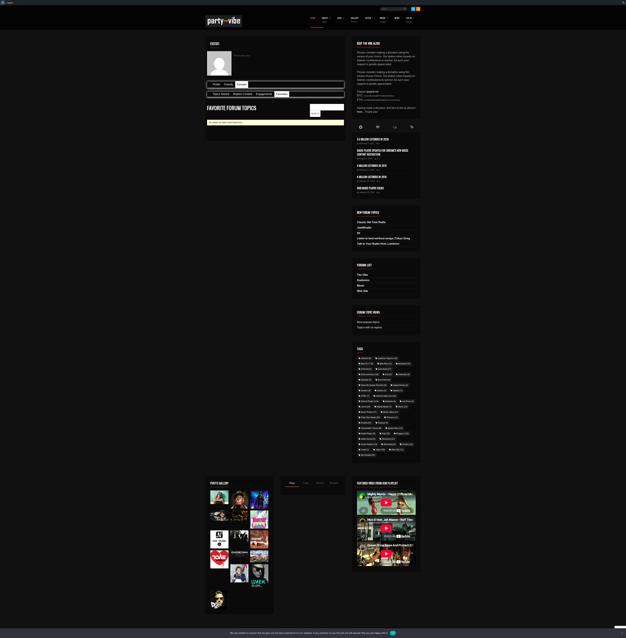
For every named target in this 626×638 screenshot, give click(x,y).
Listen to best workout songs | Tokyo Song (383, 238)
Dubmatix (404, 374)
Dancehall (384, 369)
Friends (228, 84)
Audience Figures (387, 358)
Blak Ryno (386, 364)
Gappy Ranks (400, 385)
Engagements (264, 94)
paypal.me (372, 91)
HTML (365, 396)
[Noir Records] (219, 539)
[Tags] (412, 127)
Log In (409, 20)
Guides (381, 390)
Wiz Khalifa (368, 455)
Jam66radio (364, 227)
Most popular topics (368, 322)
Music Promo (369, 412)
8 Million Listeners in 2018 (372, 177)
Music (360, 285)
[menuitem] (3, 2)
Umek (365, 450)
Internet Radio (370, 401)
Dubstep (366, 380)
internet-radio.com (386, 396)
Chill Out (366, 369)
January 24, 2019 (367, 181)
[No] (622, 633)
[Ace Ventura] (259, 556)
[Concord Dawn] (239, 553)
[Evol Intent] (219, 559)
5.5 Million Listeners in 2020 (373, 139)
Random (333, 483)
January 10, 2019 (367, 192)
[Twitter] (413, 9)
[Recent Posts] (360, 127)
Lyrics (365, 407)
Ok (392, 633)
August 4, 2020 (366, 159)
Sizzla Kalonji (369, 444)
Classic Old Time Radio (371, 222)
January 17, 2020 (367, 170)
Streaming (390, 444)
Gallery (354, 20)
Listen (368, 18)
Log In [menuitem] (10, 2)
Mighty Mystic (384, 407)
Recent (320, 483)
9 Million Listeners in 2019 (372, 166)
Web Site (362, 291)
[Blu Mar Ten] (239, 536)
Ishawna (390, 401)
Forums (241, 84)
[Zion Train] (239, 515)
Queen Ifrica (395, 428)
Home (312, 18)
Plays (292, 483)
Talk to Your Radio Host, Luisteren (378, 243)
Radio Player (368, 433)
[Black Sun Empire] (259, 539)
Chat (339, 18)
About (325, 20)
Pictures (392, 417)
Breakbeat (404, 364)
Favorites (282, 94)
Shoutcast (388, 439)
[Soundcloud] (418, 9)
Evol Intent (384, 380)
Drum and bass (370, 374)
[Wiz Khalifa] (239, 573)
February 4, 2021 (366, 143)
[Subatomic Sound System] (259, 499)
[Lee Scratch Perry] (239, 499)
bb (358, 233)
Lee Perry (408, 401)
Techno (407, 444)
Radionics (363, 280)
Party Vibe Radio (370, 417)
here (359, 111)
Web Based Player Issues (370, 188)
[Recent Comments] (394, 127)
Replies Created (242, 94)
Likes (306, 483)
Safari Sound (368, 439)
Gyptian (398, 390)
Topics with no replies (369, 327)
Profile (216, 84)
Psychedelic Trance (371, 428)
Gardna (366, 390)
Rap (386, 433)
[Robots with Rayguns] (259, 519)
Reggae (402, 433)
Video (380, 450)
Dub (388, 374)
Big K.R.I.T (367, 364)
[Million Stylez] (219, 515)
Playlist (366, 423)
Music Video (390, 412)
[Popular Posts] (377, 127)
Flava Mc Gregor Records (374, 385)
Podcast (383, 423)
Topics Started (221, 94)
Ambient (366, 358)
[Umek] (259, 576)
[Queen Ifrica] (219, 497)
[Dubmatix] (219, 599)
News (397, 18)
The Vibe (362, 274)
